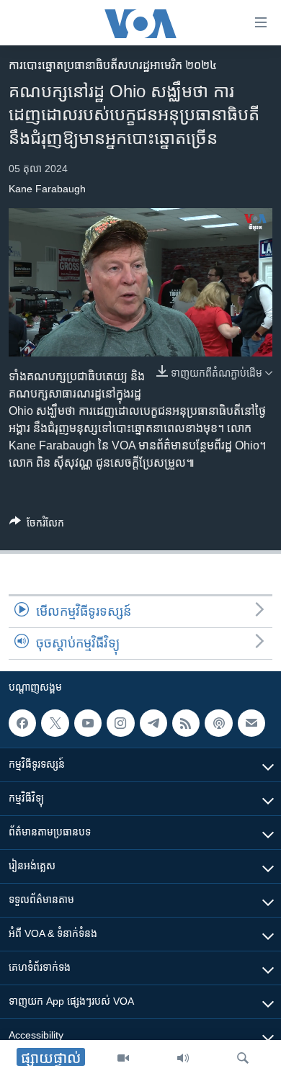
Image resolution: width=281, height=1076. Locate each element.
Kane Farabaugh (47, 188)
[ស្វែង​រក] (242, 1058)
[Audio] (183, 1058)
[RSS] (186, 723)
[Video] (123, 1058)
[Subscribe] (251, 723)
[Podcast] (218, 723)
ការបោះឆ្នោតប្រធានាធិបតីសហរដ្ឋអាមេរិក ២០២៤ (113, 65)
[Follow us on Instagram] (120, 723)
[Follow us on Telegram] (153, 723)
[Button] (36, 525)
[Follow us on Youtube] (88, 723)
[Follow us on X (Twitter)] (54, 723)
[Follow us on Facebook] (22, 723)
